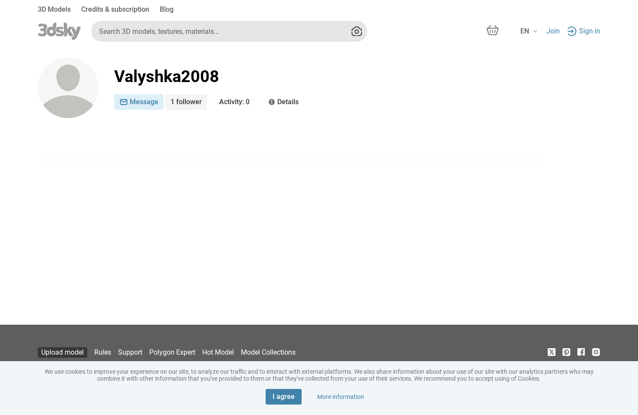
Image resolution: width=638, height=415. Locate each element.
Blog (167, 9)
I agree (284, 396)
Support (130, 352)
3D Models (54, 9)
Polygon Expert (172, 352)
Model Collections (268, 352)
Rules (102, 352)
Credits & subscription (115, 9)
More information (340, 396)
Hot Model (218, 352)
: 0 (234, 102)
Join (553, 31)
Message (144, 102)
